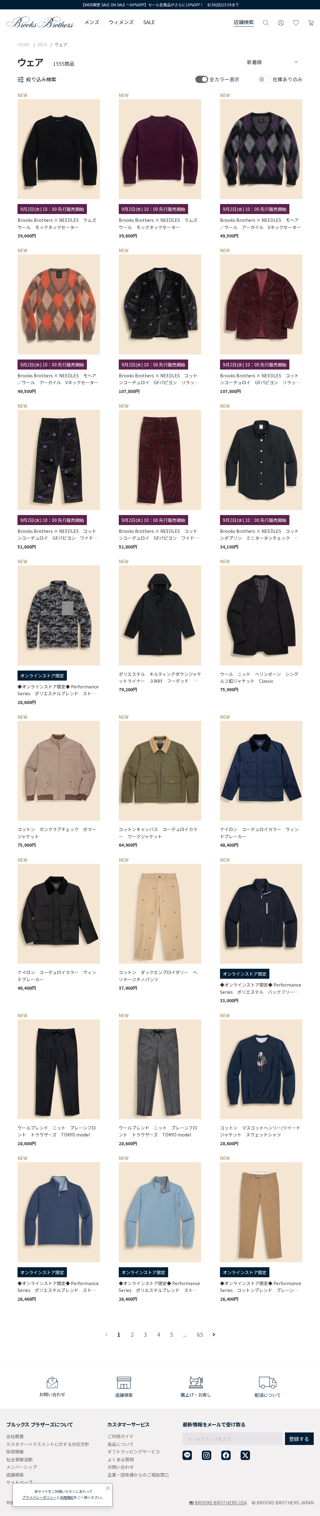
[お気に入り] (296, 22)
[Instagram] (206, 1455)
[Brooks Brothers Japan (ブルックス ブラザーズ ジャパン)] (40, 22)
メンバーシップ (21, 1467)
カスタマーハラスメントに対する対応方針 (47, 1444)
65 (200, 1334)
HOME (24, 44)
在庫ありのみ (287, 79)
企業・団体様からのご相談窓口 (138, 1475)
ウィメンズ (121, 22)
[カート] (311, 22)
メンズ (91, 22)
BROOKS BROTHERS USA (221, 1502)
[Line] (187, 1455)
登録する (299, 1438)
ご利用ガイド (121, 1436)
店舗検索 (244, 22)
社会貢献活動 (19, 1459)
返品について (121, 1444)
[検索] (266, 22)
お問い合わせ (121, 1467)
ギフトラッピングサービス (134, 1451)
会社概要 (15, 1436)
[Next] (213, 1334)
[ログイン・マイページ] (281, 22)
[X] (245, 1455)
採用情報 (15, 1451)
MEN (42, 44)
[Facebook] (226, 1455)
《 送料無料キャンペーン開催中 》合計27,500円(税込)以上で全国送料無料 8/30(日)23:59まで (160, 4)
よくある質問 (121, 1459)
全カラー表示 (224, 79)
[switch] (201, 79)
